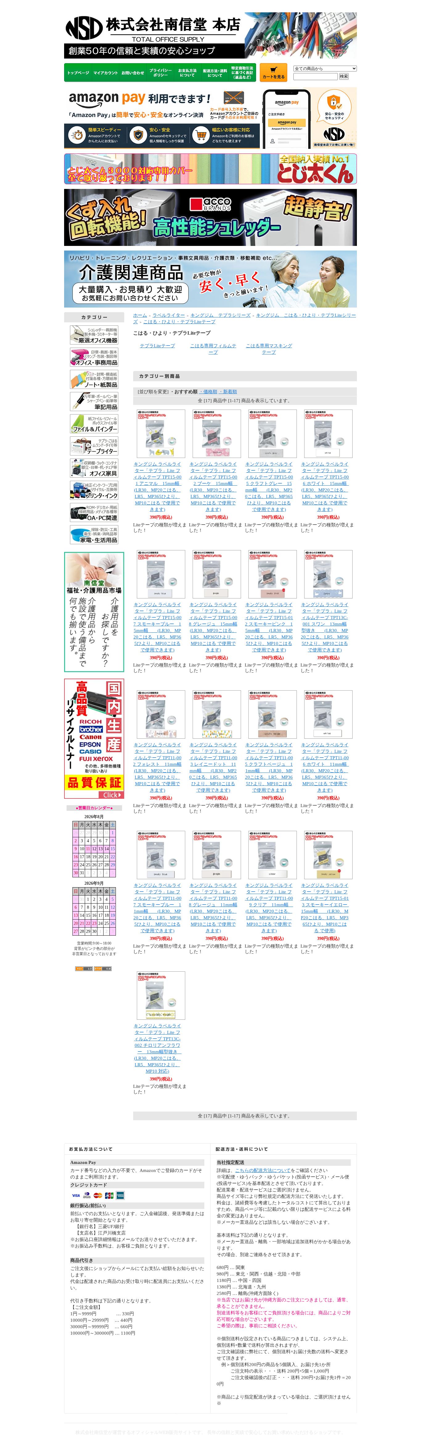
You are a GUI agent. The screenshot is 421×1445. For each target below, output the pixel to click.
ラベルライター (169, 315)
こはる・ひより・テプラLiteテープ (179, 321)
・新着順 (228, 391)
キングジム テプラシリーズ (220, 315)
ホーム (140, 315)
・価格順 (208, 391)
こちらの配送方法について (263, 1170)
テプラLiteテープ (157, 345)
